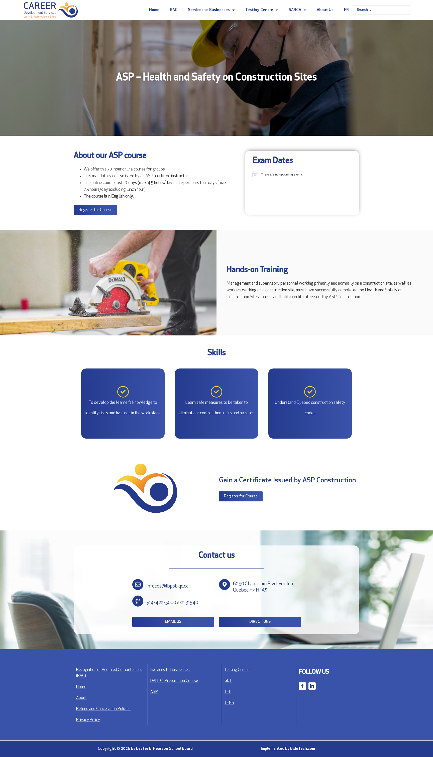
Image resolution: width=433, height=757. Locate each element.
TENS (229, 703)
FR (346, 10)
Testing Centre (259, 10)
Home (154, 10)
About (81, 698)
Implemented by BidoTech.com (288, 749)
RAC (173, 10)
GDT (228, 681)
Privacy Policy (88, 720)
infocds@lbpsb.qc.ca (167, 586)
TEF (228, 692)
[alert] (302, 174)
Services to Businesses (209, 10)
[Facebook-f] (302, 686)
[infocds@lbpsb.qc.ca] (137, 584)
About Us (325, 10)
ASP (154, 692)
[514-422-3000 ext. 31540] (137, 601)
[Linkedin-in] (312, 686)
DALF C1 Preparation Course (174, 681)
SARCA (295, 10)
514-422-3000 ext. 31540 (172, 602)
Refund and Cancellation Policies (103, 709)
